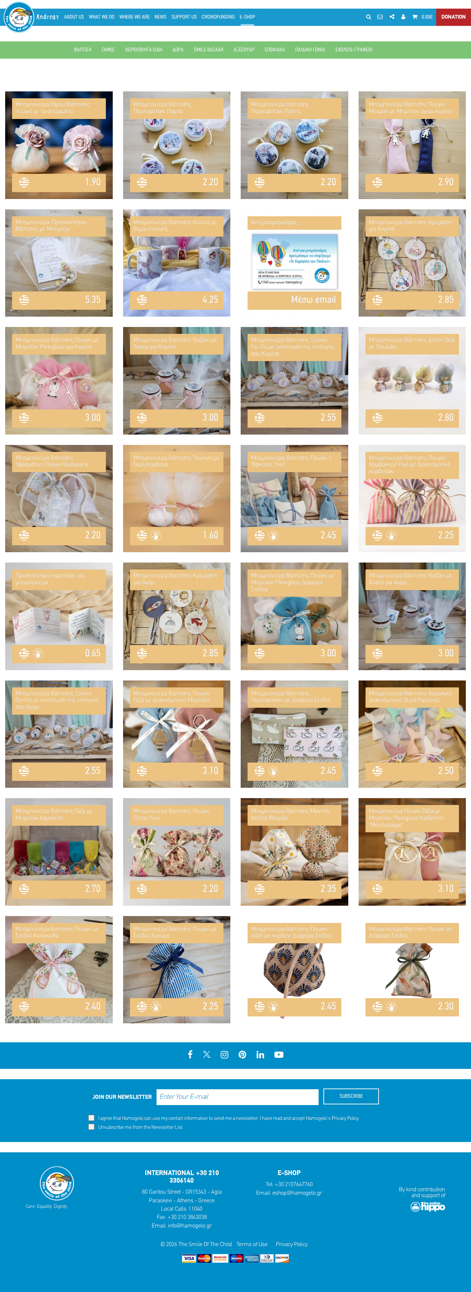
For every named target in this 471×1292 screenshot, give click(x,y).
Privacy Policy (345, 1118)
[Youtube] (279, 1055)
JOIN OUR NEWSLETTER (122, 1097)
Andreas (48, 17)
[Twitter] (207, 1055)
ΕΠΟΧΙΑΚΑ (275, 50)
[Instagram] (224, 1055)
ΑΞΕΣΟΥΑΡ (244, 50)
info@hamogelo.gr (190, 1226)
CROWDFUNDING (218, 17)
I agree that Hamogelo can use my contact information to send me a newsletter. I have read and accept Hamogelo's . (228, 1118)
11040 (195, 1209)
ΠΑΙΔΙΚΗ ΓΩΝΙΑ (310, 50)
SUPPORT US (184, 17)
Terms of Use (252, 1245)
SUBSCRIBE (351, 1096)
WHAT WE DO (101, 17)
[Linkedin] (260, 1055)
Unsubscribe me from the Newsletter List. (140, 1127)
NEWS (160, 17)
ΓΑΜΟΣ (108, 50)
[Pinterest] (242, 1055)
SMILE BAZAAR (208, 50)
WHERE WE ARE (134, 17)
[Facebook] (190, 1055)
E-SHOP (247, 17)
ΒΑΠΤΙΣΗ (82, 50)
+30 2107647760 (294, 1184)
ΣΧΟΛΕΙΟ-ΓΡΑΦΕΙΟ (353, 50)
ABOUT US (74, 17)
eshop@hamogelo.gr (297, 1193)
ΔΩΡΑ (177, 50)
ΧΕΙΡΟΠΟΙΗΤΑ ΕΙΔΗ (143, 50)
